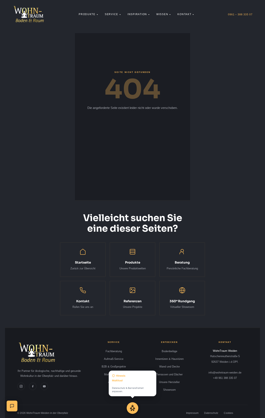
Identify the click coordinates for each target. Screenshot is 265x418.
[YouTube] (44, 386)
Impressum (192, 413)
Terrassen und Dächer (169, 374)
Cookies (228, 413)
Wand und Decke (169, 366)
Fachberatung (114, 351)
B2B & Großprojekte (114, 366)
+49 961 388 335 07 (225, 377)
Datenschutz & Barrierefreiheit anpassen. (128, 383)
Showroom (169, 389)
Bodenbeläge (169, 351)
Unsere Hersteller (169, 382)
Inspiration (137, 14)
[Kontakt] (12, 406)
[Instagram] (21, 386)
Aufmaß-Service (113, 358)
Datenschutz (211, 413)
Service (111, 14)
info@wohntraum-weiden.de (224, 372)
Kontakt (184, 14)
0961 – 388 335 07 (240, 14)
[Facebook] (32, 386)
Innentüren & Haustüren (169, 358)
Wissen (162, 14)
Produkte (87, 14)
